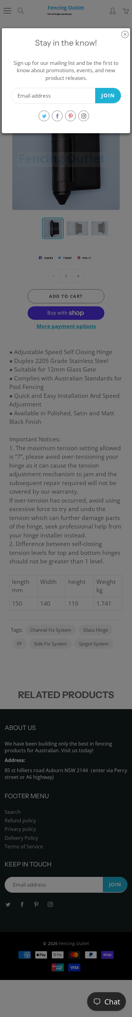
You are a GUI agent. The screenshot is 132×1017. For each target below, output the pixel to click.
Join (108, 95)
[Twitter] (44, 115)
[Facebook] (57, 115)
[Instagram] (83, 115)
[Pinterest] (70, 115)
